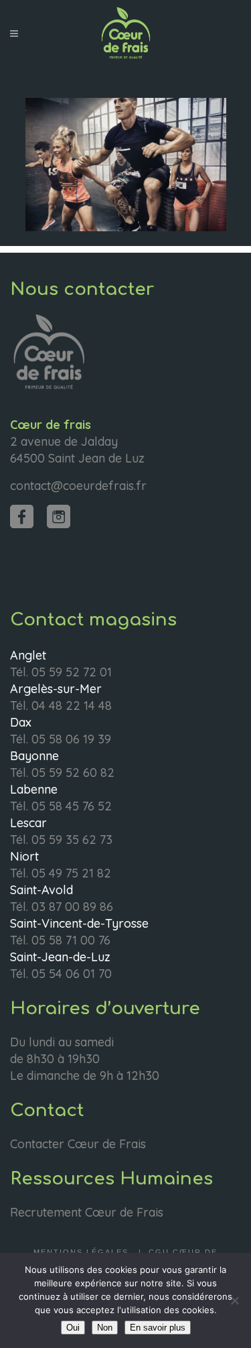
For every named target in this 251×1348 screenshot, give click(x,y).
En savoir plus (157, 1328)
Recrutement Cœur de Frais (86, 1212)
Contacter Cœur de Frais (78, 1144)
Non (104, 1328)
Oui (73, 1328)
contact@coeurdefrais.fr (78, 485)
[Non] (234, 1300)
